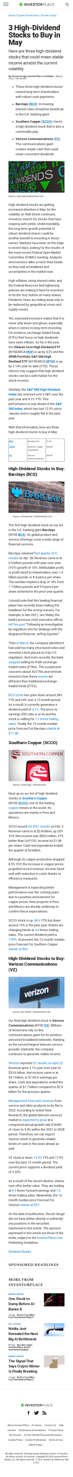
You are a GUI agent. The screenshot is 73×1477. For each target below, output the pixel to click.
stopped (14, 662)
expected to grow (34, 1120)
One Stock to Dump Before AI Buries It (21, 1304)
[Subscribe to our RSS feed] (44, 1413)
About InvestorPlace (18, 1425)
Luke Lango (26, 1345)
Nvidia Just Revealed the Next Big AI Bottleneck (23, 1334)
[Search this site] (67, 4)
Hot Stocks (15, 1324)
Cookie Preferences (35, 1439)
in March (22, 643)
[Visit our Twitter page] (36, 1413)
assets (43, 676)
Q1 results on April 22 (48, 1063)
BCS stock (16, 695)
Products (37, 1425)
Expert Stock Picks (28, 15)
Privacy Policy (56, 1430)
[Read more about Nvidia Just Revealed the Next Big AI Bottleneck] (54, 1329)
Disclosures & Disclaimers (32, 1430)
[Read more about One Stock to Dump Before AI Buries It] (54, 1300)
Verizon (14, 1063)
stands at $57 (29, 1205)
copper (13, 808)
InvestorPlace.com (50, 1238)
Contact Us (50, 1425)
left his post (17, 624)
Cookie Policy (15, 1439)
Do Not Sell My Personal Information (43, 1434)
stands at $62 (18, 949)
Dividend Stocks (20, 1251)
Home (12, 15)
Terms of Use (56, 1439)
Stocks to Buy (49, 15)
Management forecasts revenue (31, 1101)
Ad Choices (15, 1434)
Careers (12, 1430)
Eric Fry (23, 1315)
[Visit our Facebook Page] (28, 1413)
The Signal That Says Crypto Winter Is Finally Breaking (24, 1366)
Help (61, 1425)
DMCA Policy (35, 1444)
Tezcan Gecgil (19, 76)
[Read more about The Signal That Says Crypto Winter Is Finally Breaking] (54, 1362)
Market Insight (16, 1294)
